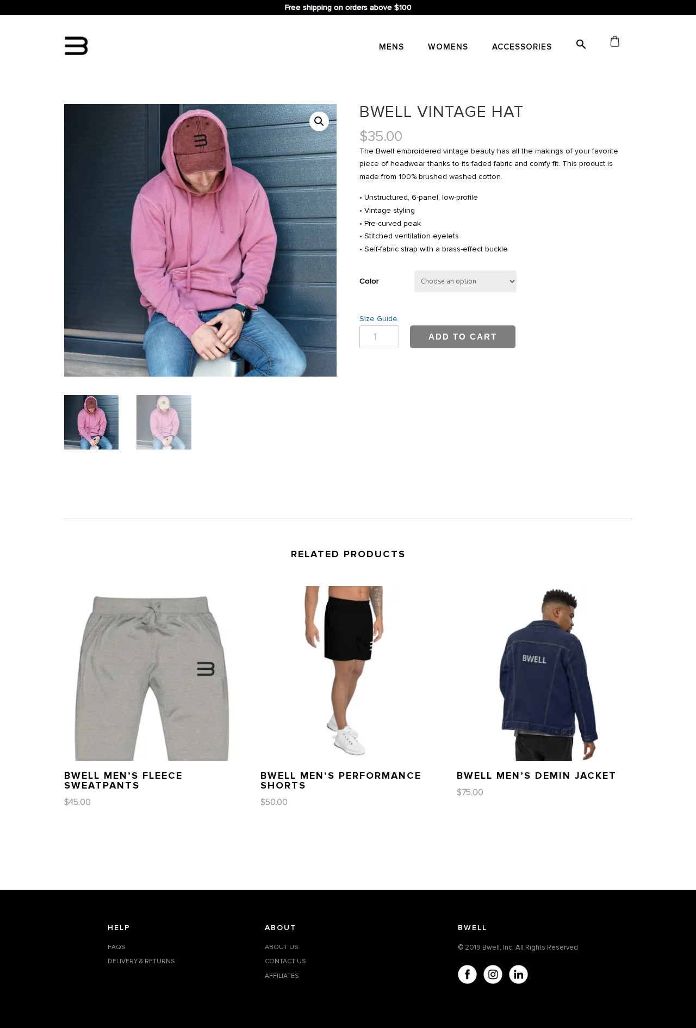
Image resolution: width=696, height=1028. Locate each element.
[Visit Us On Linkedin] (518, 976)
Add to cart (462, 336)
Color (368, 281)
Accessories (522, 47)
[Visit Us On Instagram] (492, 976)
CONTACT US (285, 961)
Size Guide (378, 318)
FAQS (117, 947)
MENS (391, 47)
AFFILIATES (282, 976)
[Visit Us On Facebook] (466, 976)
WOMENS (448, 47)
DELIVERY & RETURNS (141, 961)
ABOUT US (282, 947)
